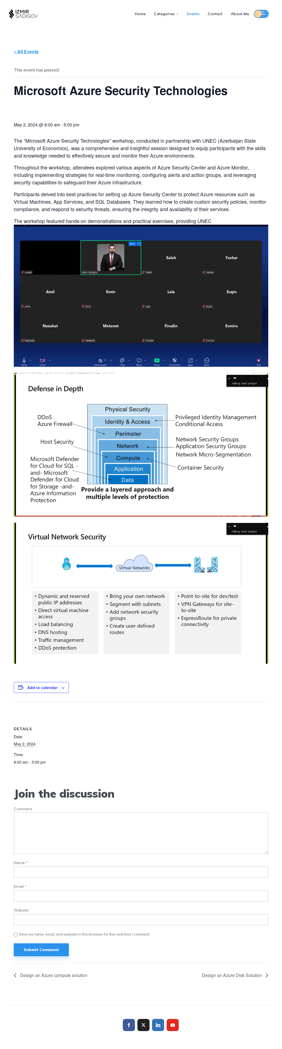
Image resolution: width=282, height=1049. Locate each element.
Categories (164, 13)
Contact (215, 13)
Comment (23, 809)
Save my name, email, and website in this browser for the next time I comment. (84, 934)
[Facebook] (129, 1025)
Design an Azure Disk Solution (232, 975)
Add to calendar (42, 687)
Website (21, 910)
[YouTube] (173, 1025)
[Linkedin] (158, 1025)
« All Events (26, 51)
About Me (240, 13)
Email (20, 886)
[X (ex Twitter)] (143, 1025)
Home (140, 13)
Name (21, 863)
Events (193, 13)
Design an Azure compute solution (53, 975)
